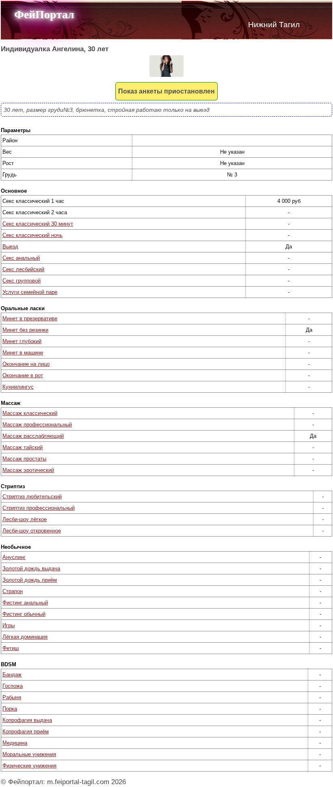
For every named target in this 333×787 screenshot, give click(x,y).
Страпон (12, 591)
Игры (8, 625)
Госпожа (12, 686)
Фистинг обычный (23, 614)
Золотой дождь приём (29, 580)
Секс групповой (21, 281)
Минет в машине (22, 353)
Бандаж (12, 675)
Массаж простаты (24, 459)
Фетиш (10, 648)
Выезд (10, 246)
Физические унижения (29, 766)
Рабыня (11, 697)
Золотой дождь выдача (31, 568)
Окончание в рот (22, 375)
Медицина (14, 743)
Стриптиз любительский (32, 497)
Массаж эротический (28, 470)
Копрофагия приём (25, 731)
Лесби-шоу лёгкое (24, 519)
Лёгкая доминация (25, 637)
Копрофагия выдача (27, 720)
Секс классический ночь (32, 235)
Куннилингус (18, 387)
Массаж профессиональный (37, 425)
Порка (9, 709)
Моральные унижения (29, 754)
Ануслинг (14, 557)
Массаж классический (29, 413)
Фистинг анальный (25, 603)
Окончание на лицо (26, 364)
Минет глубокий (21, 341)
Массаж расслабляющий (33, 436)
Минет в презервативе (29, 318)
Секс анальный (21, 258)
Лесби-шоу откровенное (31, 531)
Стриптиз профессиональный (38, 508)
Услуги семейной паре (29, 292)
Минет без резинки (25, 330)
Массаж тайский (22, 447)
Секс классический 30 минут (37, 224)
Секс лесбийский (23, 269)
